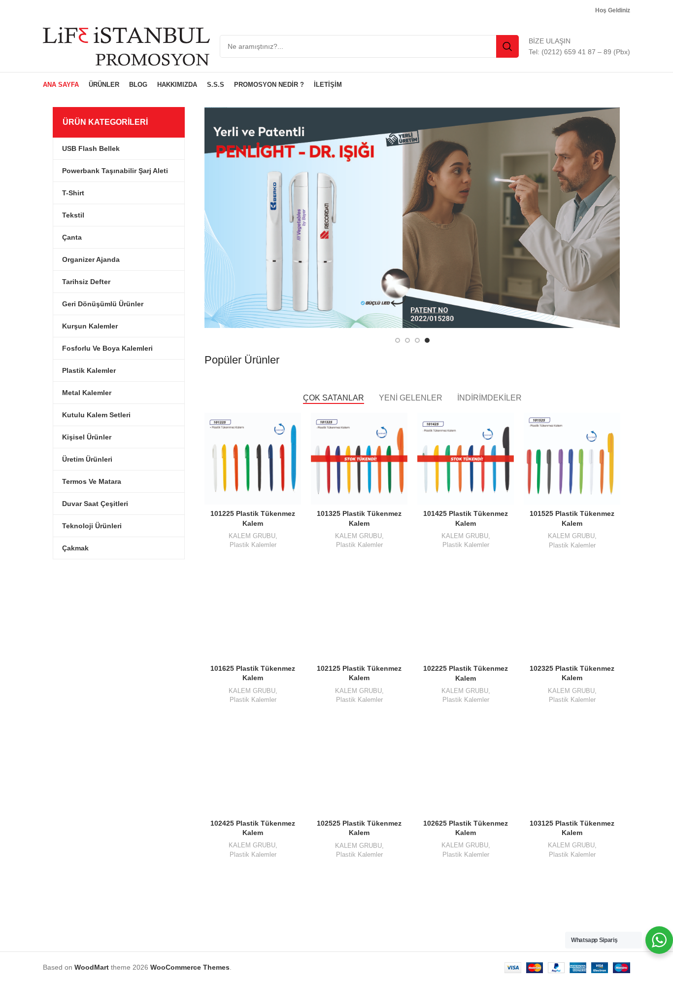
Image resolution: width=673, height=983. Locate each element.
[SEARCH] (507, 46)
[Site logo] (126, 46)
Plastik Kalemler (253, 544)
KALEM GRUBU (252, 536)
